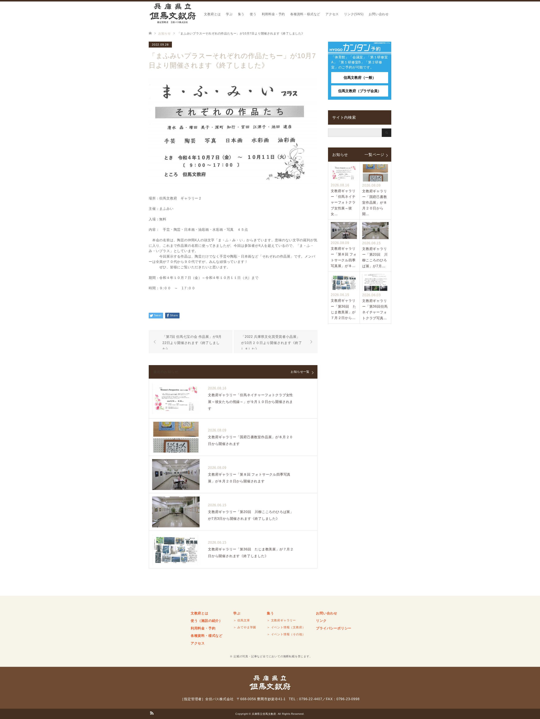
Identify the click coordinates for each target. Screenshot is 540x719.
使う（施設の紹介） (207, 620)
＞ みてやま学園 (244, 627)
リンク (321, 620)
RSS (151, 712)
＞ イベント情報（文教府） (286, 627)
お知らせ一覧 (300, 371)
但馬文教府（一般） (360, 78)
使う (253, 14)
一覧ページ (374, 154)
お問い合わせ (379, 14)
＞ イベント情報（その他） (286, 634)
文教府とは (212, 14)
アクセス (332, 14)
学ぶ (229, 14)
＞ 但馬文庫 (241, 620)
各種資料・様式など (305, 14)
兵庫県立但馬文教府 (264, 713)
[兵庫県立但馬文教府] (172, 13)
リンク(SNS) (353, 14)
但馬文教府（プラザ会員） (359, 91)
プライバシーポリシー (333, 628)
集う (241, 14)
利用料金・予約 (273, 14)
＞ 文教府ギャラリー (281, 620)
